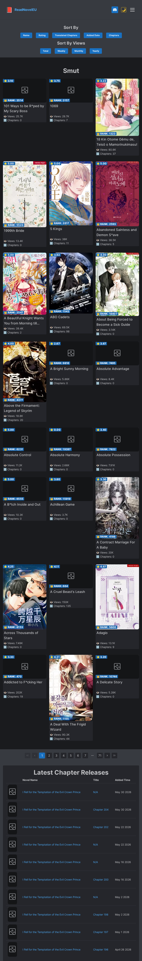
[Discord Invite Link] (114, 9)
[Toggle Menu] (132, 10)
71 (99, 755)
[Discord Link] (114, 9)
